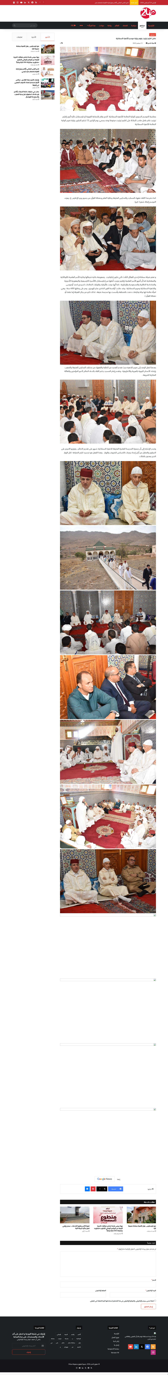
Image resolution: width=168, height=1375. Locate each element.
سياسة (133, 25)
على (57, 1342)
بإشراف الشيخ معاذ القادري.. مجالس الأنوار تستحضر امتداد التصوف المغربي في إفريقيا (103, 2)
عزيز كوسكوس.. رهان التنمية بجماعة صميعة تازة (142, 1227)
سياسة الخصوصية (113, 1348)
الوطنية (78, 1338)
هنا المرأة (91, 25)
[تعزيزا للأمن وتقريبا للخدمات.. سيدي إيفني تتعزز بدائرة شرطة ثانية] (75, 1215)
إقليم (72, 1334)
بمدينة (66, 1338)
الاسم (154, 1279)
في (51, 1342)
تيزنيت (59, 1338)
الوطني (59, 1334)
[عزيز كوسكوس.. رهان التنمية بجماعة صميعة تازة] (141, 1215)
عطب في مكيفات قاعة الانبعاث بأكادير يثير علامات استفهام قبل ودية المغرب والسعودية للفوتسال (26, 94)
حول (79, 1342)
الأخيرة (33, 36)
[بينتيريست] (93, 1188)
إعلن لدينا (116, 1341)
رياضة (109, 25)
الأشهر (47, 36)
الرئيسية (151, 25)
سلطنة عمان (71, 1342)
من (72, 1346)
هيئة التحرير (151, 43)
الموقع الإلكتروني (100, 1290)
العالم (117, 25)
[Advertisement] (59, 13)
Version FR (115, 1352)
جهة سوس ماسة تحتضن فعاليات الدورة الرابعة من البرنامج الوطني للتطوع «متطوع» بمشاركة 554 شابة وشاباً (108, 1228)
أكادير (79, 1334)
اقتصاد (125, 25)
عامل (63, 1342)
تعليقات (19, 36)
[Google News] (105, 1179)
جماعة (52, 1338)
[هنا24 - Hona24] (148, 13)
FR (72, 25)
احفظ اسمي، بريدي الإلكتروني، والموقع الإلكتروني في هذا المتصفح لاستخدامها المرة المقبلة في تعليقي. (122, 1300)
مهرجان (66, 1346)
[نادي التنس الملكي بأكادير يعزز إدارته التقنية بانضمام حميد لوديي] (47, 72)
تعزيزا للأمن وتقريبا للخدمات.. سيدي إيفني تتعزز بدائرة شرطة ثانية (76, 1227)
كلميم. (79, 1346)
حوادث (101, 25)
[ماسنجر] (87, 1188)
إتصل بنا (116, 1344)
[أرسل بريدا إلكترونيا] (146, 43)
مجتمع (142, 25)
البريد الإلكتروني (151, 1290)
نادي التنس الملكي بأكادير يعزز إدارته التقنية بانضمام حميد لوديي (27, 70)
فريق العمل (115, 1337)
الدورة (66, 1334)
